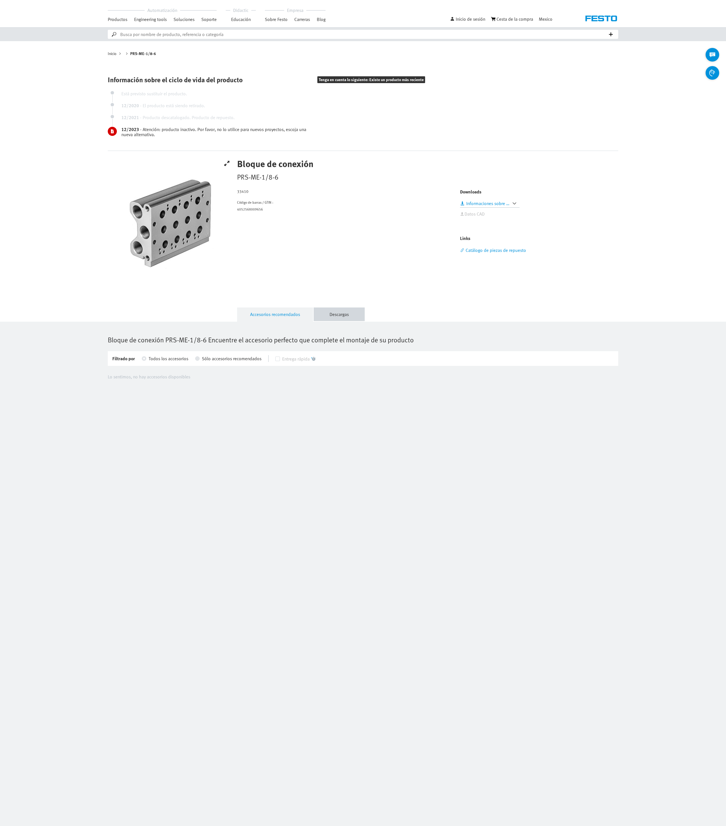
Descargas (339, 314)
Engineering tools (150, 19)
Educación (241, 19)
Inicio (112, 53)
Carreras (302, 19)
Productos (117, 19)
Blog (321, 19)
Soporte (209, 19)
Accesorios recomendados (275, 314)
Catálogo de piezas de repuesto (496, 250)
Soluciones (184, 19)
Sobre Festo (276, 19)
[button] (467, 19)
